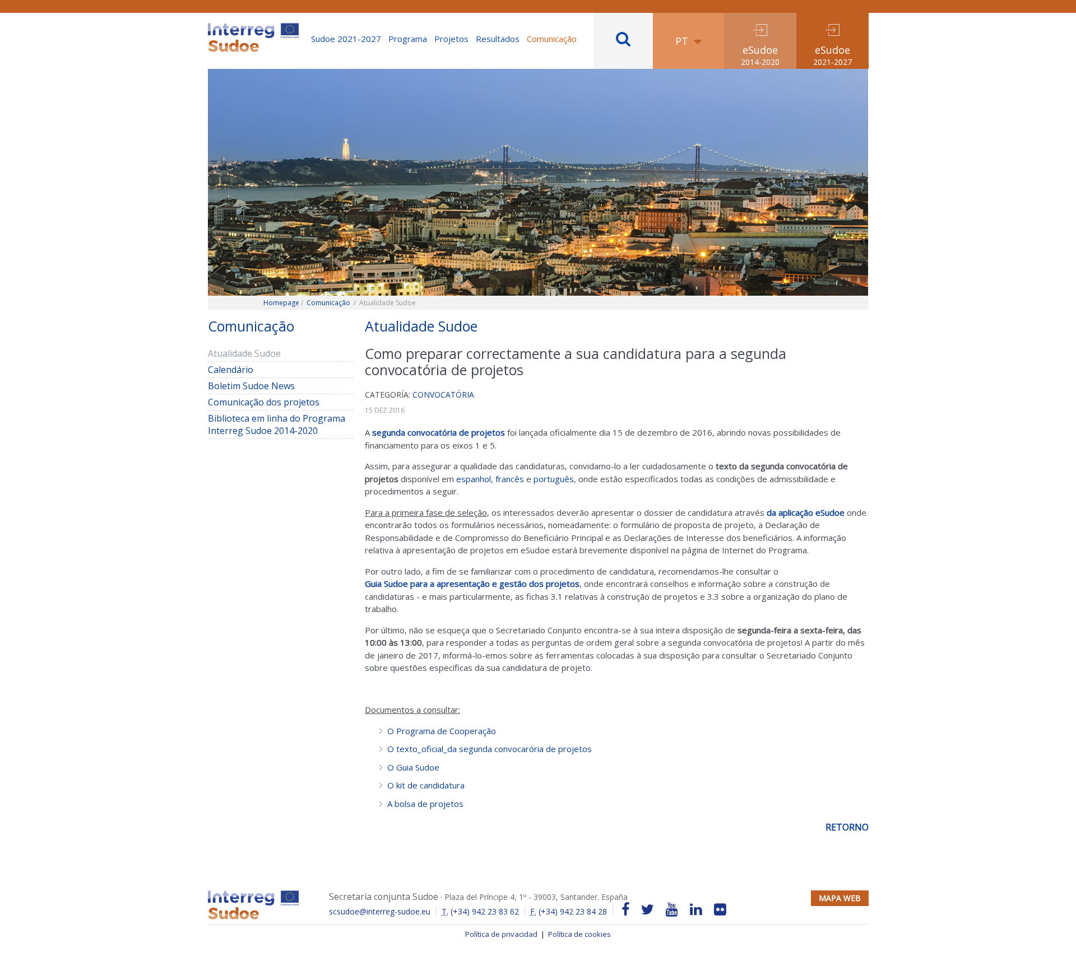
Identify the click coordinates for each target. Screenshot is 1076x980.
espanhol (473, 478)
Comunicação (552, 38)
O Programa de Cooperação (441, 730)
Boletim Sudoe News (251, 386)
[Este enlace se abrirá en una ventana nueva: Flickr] (720, 910)
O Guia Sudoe (413, 767)
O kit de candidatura (426, 785)
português (554, 478)
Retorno (847, 827)
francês (509, 478)
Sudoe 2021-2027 (346, 38)
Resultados (498, 38)
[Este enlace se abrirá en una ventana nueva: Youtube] (671, 910)
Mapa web (840, 898)
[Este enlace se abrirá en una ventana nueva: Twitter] (647, 910)
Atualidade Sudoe (244, 353)
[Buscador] (623, 41)
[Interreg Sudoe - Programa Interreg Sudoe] (253, 27)
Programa (407, 38)
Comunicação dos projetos (263, 402)
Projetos (451, 38)
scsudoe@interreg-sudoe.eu (379, 911)
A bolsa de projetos (425, 803)
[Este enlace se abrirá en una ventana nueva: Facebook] (625, 910)
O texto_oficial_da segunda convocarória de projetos (489, 748)
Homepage (281, 302)
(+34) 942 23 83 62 (480, 911)
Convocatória (443, 394)
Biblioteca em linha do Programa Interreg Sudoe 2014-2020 (276, 424)
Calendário (247, 369)
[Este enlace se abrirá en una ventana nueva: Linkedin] (696, 910)
